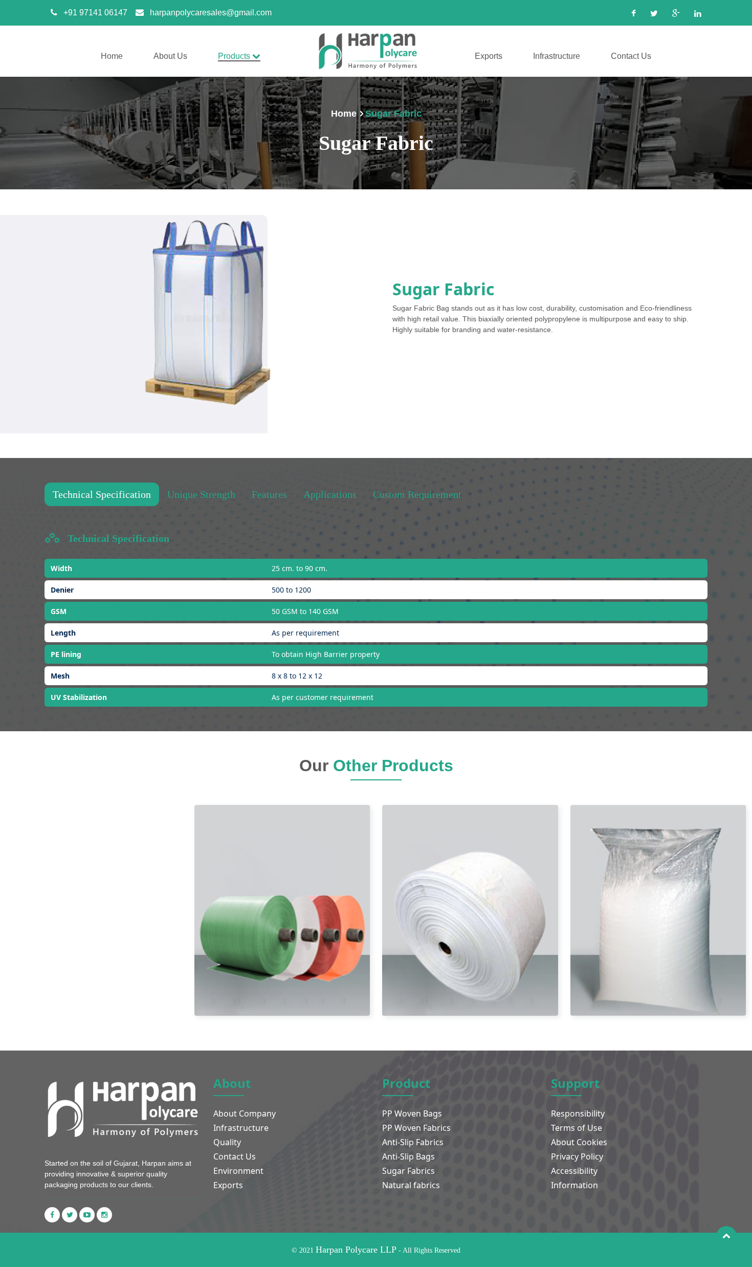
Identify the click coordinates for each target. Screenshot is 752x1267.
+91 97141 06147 (95, 12)
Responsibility (578, 1113)
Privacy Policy (577, 1156)
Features (269, 494)
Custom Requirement (417, 494)
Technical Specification (102, 494)
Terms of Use (576, 1127)
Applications (330, 494)
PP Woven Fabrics (416, 1127)
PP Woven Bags (412, 1113)
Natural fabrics (411, 1185)
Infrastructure (241, 1127)
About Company (244, 1113)
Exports (228, 1185)
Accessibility (574, 1170)
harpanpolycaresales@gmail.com (211, 12)
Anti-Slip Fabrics (413, 1142)
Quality (227, 1142)
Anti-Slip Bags (408, 1156)
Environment (238, 1170)
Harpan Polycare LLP (356, 1249)
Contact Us (234, 1156)
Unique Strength (201, 494)
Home (344, 113)
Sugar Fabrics (408, 1170)
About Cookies (579, 1142)
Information (574, 1185)
